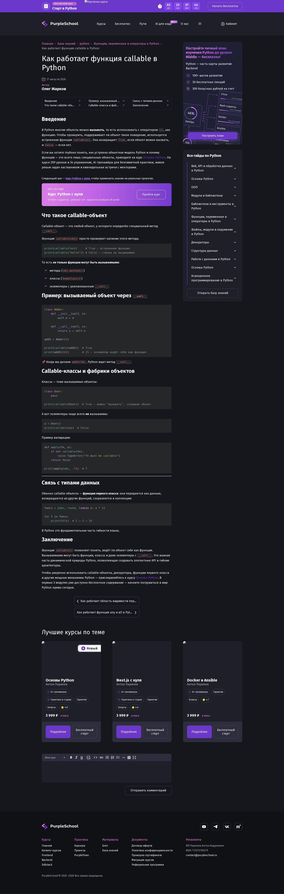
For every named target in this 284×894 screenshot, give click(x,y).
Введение (51, 100)
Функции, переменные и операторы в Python (209, 219)
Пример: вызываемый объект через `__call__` (104, 100)
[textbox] (106, 768)
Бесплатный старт (84, 731)
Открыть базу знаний (212, 293)
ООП (194, 187)
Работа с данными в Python (210, 259)
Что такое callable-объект (60, 105)
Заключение (140, 105)
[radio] (71, 757)
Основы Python (154, 157)
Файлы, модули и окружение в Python (212, 232)
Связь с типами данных (147, 100)
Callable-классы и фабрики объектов (104, 105)
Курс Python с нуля (78, 178)
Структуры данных (204, 251)
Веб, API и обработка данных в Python (212, 168)
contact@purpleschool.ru (201, 855)
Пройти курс (151, 194)
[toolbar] (106, 757)
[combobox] (55, 757)
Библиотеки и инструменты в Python (212, 206)
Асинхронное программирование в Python (212, 278)
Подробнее (58, 732)
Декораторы (200, 242)
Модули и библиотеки (207, 195)
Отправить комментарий (148, 790)
